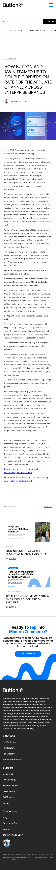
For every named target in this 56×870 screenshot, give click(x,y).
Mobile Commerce (13, 591)
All (3, 30)
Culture (9, 546)
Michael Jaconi (18, 101)
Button (12, 559)
